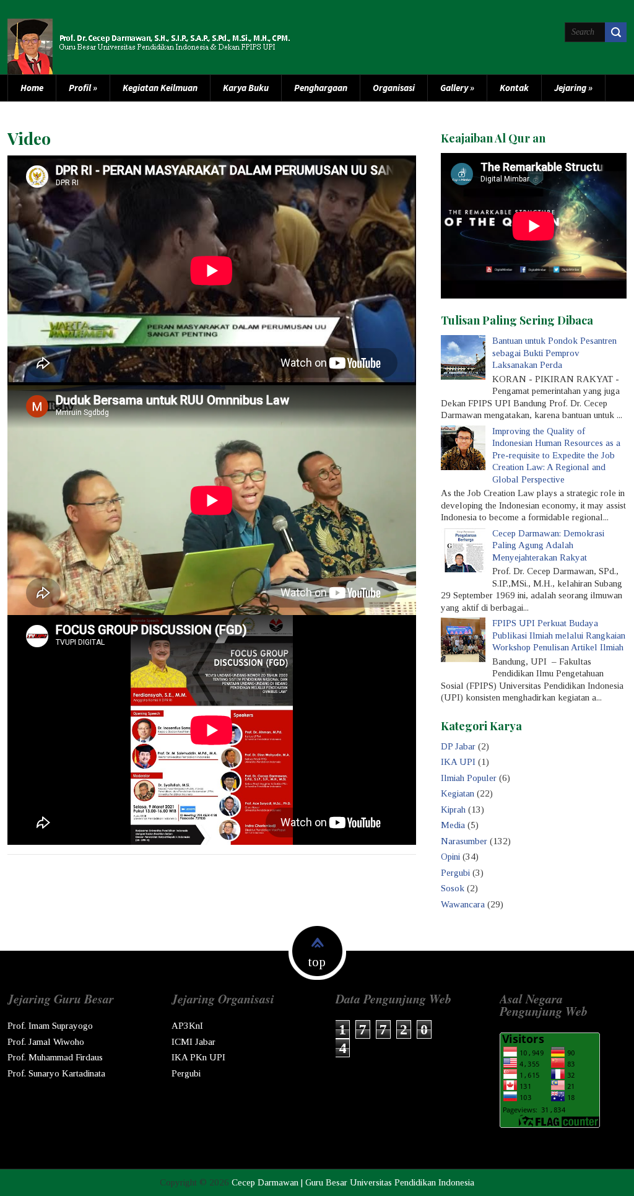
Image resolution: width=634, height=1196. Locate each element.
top (317, 961)
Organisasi (394, 88)
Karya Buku (246, 88)
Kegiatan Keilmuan (160, 88)
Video (29, 138)
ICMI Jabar (193, 1042)
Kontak (514, 88)
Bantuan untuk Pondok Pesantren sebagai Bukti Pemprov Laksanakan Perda (554, 353)
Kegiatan (457, 793)
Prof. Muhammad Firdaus (55, 1057)
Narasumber (464, 841)
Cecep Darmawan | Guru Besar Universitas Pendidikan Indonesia (353, 1182)
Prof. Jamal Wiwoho (45, 1042)
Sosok (452, 888)
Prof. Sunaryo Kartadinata (56, 1073)
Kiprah (453, 809)
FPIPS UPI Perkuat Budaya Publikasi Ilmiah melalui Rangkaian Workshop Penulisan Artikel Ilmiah (558, 635)
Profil (83, 88)
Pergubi (455, 873)
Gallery (457, 88)
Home (31, 88)
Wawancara (463, 904)
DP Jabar (458, 746)
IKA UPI (458, 762)
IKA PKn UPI (198, 1057)
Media (453, 825)
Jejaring (573, 88)
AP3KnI (187, 1026)
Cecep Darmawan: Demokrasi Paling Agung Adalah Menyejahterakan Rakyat (548, 545)
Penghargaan (320, 88)
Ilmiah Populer (469, 778)
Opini (450, 857)
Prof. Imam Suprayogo (50, 1026)
